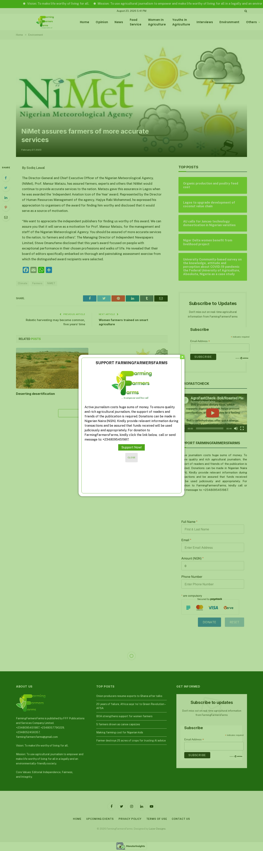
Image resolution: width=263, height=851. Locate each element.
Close (132, 457)
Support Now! (131, 447)
